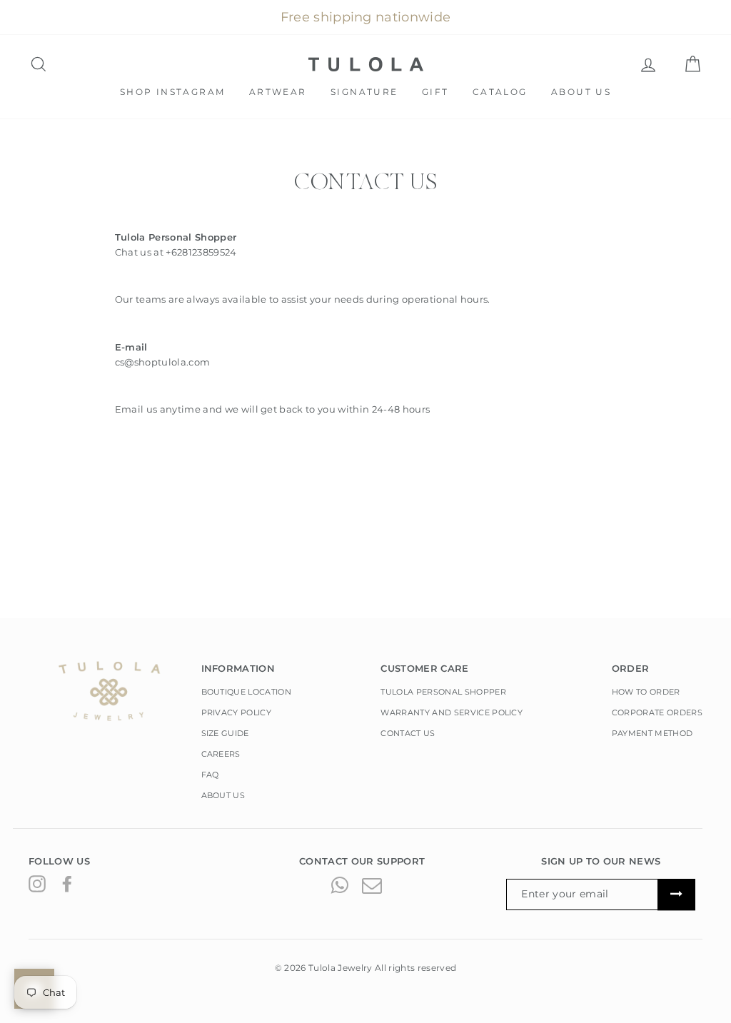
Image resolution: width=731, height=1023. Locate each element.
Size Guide (225, 733)
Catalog (500, 91)
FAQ (210, 775)
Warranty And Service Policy (451, 712)
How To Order (646, 692)
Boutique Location (246, 692)
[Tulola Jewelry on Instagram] (37, 883)
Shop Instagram (173, 91)
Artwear (278, 91)
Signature (364, 91)
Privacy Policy (236, 712)
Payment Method (652, 733)
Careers (221, 754)
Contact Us (407, 733)
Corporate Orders (657, 712)
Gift (435, 91)
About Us (581, 91)
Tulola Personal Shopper (442, 692)
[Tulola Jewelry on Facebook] (67, 883)
